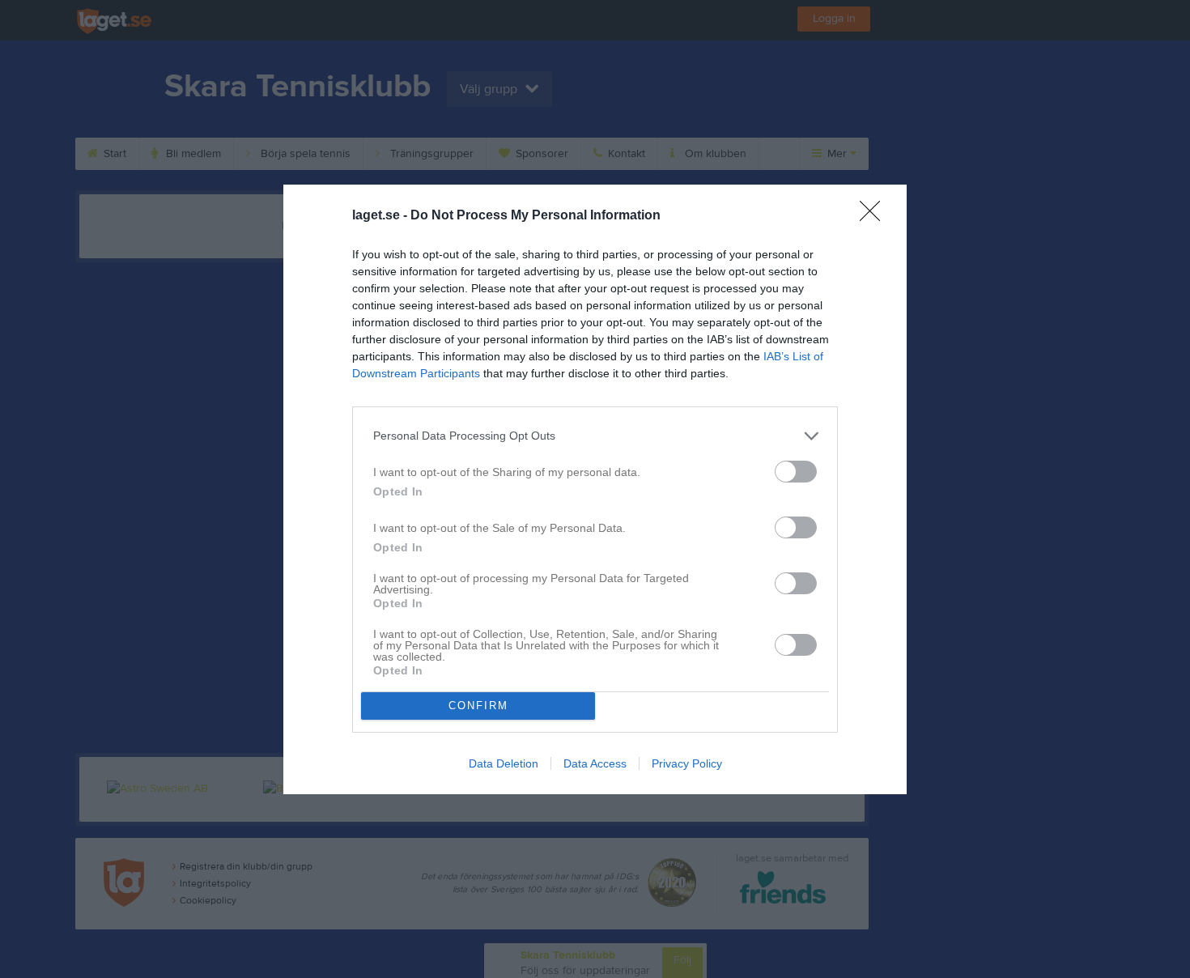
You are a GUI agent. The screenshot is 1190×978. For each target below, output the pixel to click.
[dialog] (595, 489)
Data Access (595, 763)
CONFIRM (478, 705)
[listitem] (595, 435)
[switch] (796, 472)
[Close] (875, 216)
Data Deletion (503, 763)
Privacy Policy (687, 763)
